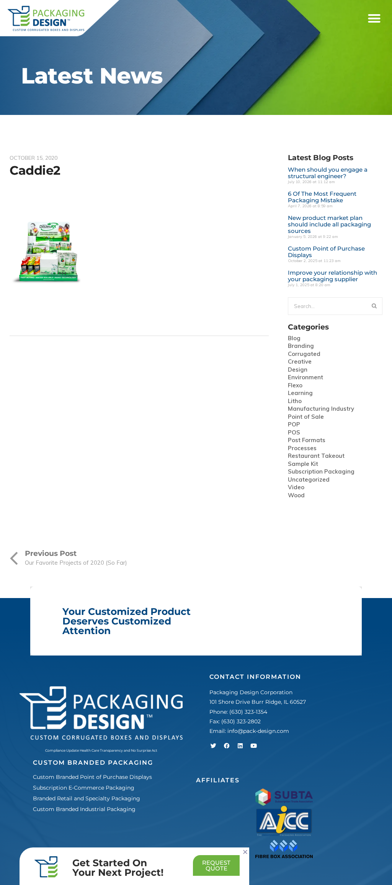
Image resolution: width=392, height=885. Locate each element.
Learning (300, 393)
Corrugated (304, 354)
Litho (295, 401)
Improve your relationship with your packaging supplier (332, 275)
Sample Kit (303, 464)
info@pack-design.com (258, 731)
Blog (294, 338)
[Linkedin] (240, 745)
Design (297, 370)
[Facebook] (226, 745)
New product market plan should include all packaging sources (329, 224)
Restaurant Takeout (316, 456)
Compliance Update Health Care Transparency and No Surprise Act (101, 750)
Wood (296, 495)
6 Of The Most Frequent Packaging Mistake (322, 196)
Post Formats (306, 440)
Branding (301, 346)
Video (296, 487)
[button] (374, 18)
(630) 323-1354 (248, 711)
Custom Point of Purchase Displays (326, 251)
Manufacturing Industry (321, 409)
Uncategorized (309, 480)
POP (294, 424)
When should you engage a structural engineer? (328, 172)
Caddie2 (35, 170)
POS (294, 432)
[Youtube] (253, 745)
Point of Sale (306, 417)
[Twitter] (213, 745)
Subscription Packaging (321, 472)
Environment (305, 377)
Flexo (295, 385)
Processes (302, 448)
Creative (300, 362)
